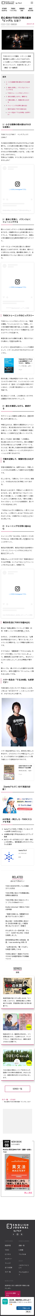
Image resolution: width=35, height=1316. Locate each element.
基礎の (5, 398)
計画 (25, 539)
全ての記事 (8, 1267)
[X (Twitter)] (21, 1234)
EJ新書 (21, 1250)
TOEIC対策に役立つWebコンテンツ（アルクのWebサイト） (17, 901)
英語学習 (8, 1245)
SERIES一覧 (17, 1089)
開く (10, 496)
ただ (11, 688)
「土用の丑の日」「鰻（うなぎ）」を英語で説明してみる (17, 948)
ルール (23, 562)
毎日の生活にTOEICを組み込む (17, 109)
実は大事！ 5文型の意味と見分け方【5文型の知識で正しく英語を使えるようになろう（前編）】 (16, 923)
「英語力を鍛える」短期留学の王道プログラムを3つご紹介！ (17, 915)
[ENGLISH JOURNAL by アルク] (8, 2)
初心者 (3, 442)
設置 (15, 671)
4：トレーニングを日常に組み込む (16, 105)
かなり (17, 433)
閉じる (28, 1312)
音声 (22, 384)
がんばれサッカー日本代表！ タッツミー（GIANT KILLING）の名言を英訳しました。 (17, 932)
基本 (32, 327)
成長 (29, 416)
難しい (23, 631)
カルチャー (8, 1259)
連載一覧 (21, 1245)
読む (11, 654)
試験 (20, 756)
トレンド (8, 1263)
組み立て (4, 553)
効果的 (31, 470)
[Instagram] (17, 1234)
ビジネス (8, 1254)
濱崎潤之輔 (13, 24)
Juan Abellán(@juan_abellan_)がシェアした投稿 (17, 615)
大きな (12, 238)
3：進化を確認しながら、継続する (16, 96)
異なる (3, 249)
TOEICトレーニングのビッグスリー (18, 93)
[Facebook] (13, 1234)
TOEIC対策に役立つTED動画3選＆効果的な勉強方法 (17, 894)
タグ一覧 (5, 1099)
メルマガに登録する (11, 1294)
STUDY (3, 24)
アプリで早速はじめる (24, 1308)
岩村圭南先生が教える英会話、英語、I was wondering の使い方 (17, 941)
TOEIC (8, 24)
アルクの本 (22, 1254)
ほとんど (27, 516)
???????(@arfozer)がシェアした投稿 (17, 308)
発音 (11, 341)
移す (19, 636)
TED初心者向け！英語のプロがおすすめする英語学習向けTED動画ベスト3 (17, 956)
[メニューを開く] (31, 2)
